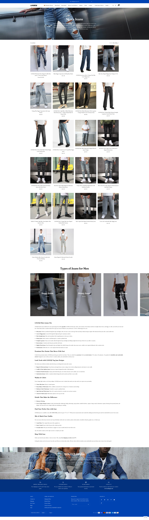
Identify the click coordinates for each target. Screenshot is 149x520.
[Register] (88, 504)
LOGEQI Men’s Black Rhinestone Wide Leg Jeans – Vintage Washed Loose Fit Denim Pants (85, 111)
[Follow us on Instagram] (107, 499)
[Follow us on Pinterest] (111, 499)
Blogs (31, 505)
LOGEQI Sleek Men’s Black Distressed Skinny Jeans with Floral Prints (40, 186)
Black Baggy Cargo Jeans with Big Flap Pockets (63, 74)
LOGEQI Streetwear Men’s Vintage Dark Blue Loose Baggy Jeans (85, 76)
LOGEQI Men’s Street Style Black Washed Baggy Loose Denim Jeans (41, 150)
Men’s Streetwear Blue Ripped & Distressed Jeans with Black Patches (108, 186)
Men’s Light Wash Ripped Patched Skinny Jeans (86, 221)
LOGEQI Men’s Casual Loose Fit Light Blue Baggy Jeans (63, 150)
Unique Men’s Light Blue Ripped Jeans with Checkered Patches (86, 186)
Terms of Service (48, 505)
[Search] (113, 5)
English (106, 5)
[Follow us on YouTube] (114, 499)
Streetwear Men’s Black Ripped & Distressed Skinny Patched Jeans (63, 186)
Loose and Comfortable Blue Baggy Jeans (108, 221)
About (85, 5)
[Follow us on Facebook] (101, 499)
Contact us (32, 499)
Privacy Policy (47, 503)
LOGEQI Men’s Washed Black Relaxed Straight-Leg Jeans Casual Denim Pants (108, 113)
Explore (81, 5)
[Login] (115, 5)
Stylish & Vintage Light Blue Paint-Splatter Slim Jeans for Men (41, 222)
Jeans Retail (63, 5)
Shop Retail (57, 5)
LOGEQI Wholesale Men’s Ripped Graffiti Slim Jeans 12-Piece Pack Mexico (41, 74)
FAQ (31, 508)
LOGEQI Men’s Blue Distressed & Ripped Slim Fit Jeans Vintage (85, 149)
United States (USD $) (99, 5)
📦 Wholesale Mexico (48, 5)
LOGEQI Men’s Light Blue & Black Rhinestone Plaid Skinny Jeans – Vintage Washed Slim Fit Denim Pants (63, 112)
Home (31, 10)
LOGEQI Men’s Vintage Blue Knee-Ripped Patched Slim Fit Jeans (63, 222)
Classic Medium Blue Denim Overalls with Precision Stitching (41, 258)
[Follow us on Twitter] (104, 499)
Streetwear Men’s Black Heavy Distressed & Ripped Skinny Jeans (108, 149)
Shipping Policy (48, 499)
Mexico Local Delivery (72, 5)
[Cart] (118, 5)
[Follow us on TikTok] (101, 503)
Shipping (32, 501)
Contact (90, 5)
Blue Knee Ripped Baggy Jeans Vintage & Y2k (108, 74)
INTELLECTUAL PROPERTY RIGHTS (53, 508)
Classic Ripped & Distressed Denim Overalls (63, 257)
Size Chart (32, 503)
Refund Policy (47, 501)
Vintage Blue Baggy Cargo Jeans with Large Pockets (41, 111)
